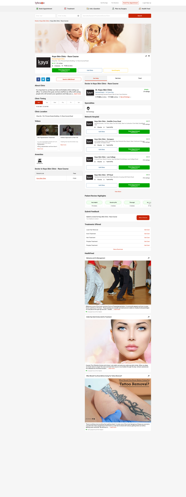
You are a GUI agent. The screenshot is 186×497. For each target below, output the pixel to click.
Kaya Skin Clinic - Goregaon (104, 139)
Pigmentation (40, 144)
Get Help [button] (96, 78)
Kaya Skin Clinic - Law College (104, 157)
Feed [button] (140, 78)
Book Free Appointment (130, 3)
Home (36, 21)
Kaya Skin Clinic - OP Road (103, 175)
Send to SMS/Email (69, 79)
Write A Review (143, 217)
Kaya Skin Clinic (44, 21)
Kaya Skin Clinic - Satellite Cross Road (107, 121)
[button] (47, 130)
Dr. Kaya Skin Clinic (103, 90)
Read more (40, 149)
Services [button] (118, 78)
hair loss (67, 141)
